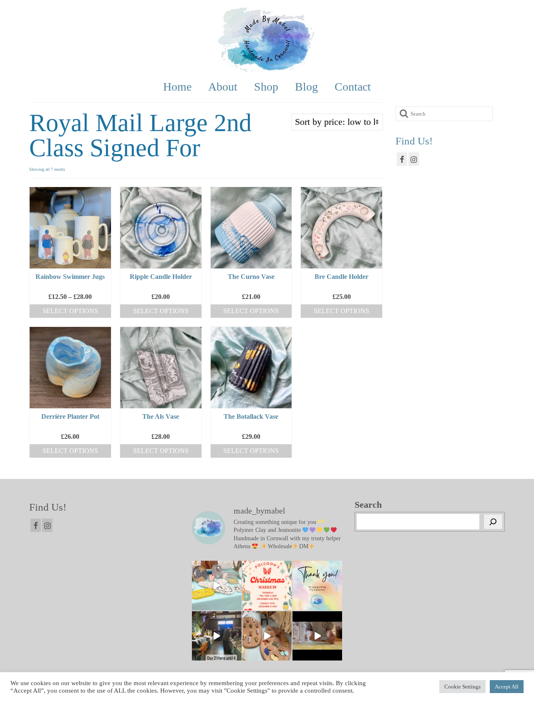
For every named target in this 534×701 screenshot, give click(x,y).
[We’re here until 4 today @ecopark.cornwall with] (217, 636)
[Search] (493, 522)
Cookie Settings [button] (462, 686)
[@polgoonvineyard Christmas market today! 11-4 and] (217, 585)
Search (368, 505)
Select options (70, 310)
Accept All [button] (507, 686)
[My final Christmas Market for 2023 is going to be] (267, 585)
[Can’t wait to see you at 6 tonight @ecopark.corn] (267, 636)
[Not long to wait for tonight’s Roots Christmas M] (317, 636)
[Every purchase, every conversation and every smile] (317, 585)
